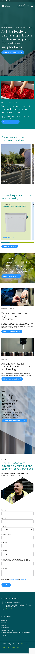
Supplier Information (7, 630)
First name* (4, 510)
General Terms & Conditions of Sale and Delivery (15, 632)
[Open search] (28, 5)
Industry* (4, 550)
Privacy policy (15, 647)
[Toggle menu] (31, 6)
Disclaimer (6, 647)
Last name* (4, 518)
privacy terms (14, 579)
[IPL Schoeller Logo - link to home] (6, 5)
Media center (5, 627)
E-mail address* (6, 534)
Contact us (4, 635)
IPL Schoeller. (24, 644)
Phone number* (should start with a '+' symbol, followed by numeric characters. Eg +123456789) (16, 559)
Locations (4, 625)
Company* (4, 542)
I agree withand (15, 579)
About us (4, 620)
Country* (4, 526)
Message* (4, 568)
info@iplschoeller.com (11, 609)
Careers (3, 622)
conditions (24, 579)
